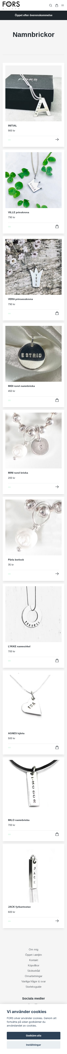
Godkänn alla (33, 1035)
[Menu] (63, 5)
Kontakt (33, 960)
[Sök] (51, 5)
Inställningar (33, 1044)
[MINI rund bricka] (57, 487)
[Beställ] (57, 226)
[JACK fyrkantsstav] (57, 921)
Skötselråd (33, 970)
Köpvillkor (33, 965)
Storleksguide (33, 986)
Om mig (33, 949)
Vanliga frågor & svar (33, 981)
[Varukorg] (57, 5)
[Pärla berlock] (57, 574)
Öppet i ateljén (33, 954)
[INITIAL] (57, 139)
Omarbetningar (33, 976)
